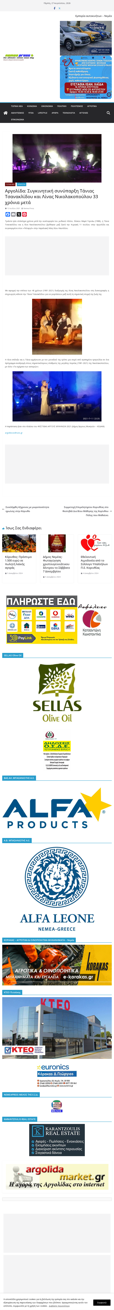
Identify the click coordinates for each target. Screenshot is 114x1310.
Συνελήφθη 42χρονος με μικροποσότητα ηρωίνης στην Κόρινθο (27, 509)
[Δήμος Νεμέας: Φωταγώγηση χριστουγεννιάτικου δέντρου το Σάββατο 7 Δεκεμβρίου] (57, 536)
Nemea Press (28, 208)
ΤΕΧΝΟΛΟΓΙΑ (69, 112)
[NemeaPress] (5, 113)
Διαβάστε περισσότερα (59, 1306)
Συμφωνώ (101, 1302)
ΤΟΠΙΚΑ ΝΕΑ (17, 106)
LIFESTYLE (42, 112)
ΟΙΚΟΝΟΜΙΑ (47, 106)
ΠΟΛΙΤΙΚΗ (61, 106)
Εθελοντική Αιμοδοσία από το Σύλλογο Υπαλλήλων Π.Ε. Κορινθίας (94, 562)
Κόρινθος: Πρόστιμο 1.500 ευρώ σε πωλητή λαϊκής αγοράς (18, 562)
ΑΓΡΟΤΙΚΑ (92, 106)
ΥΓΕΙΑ (31, 112)
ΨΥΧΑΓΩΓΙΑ (21, 184)
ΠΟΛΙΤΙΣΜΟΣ (77, 106)
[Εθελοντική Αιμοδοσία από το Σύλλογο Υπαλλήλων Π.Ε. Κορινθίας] (95, 536)
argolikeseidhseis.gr (14, 432)
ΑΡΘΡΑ (55, 112)
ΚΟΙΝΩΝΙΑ (32, 106)
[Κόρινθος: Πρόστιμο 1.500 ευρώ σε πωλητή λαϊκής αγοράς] (19, 536)
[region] (57, 1301)
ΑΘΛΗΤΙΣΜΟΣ (17, 112)
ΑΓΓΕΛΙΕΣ (83, 112)
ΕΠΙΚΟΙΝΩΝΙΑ (17, 119)
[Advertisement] (57, 255)
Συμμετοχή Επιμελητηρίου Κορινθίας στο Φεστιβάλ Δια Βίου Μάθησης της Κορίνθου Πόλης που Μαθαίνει (85, 511)
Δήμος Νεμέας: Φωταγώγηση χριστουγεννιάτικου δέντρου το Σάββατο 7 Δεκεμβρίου (56, 564)
